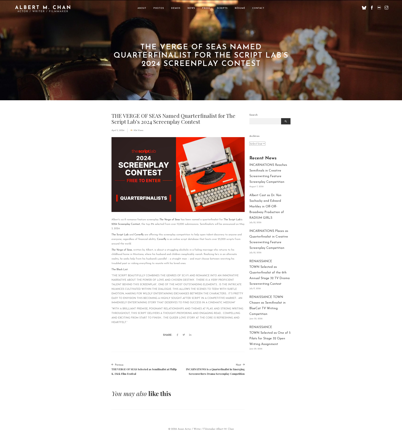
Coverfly (139, 234)
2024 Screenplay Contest (125, 224)
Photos (158, 8)
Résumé (240, 8)
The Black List (119, 269)
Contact (258, 8)
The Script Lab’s (233, 219)
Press (206, 8)
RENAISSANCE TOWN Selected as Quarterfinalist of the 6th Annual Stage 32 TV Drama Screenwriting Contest (269, 273)
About (142, 8)
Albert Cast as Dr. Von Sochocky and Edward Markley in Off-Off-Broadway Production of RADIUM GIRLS (266, 206)
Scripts (222, 8)
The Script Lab (120, 234)
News (191, 8)
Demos (175, 8)
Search (253, 115)
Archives (254, 136)
